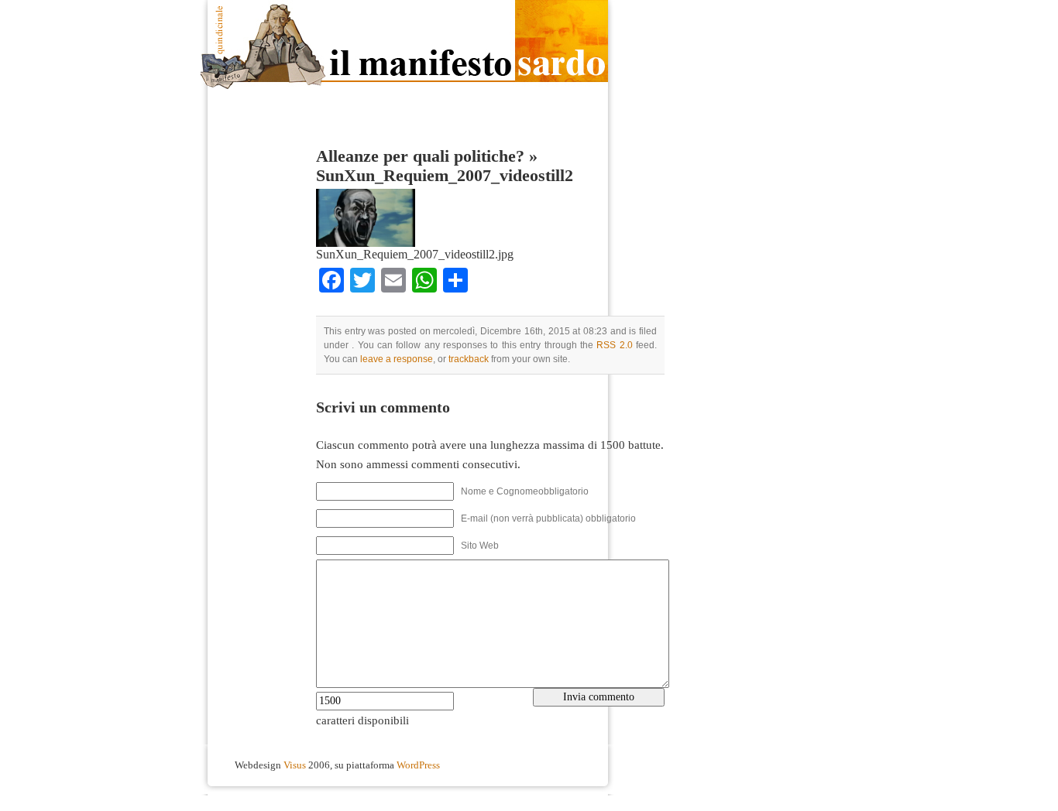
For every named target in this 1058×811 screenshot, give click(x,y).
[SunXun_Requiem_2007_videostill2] (365, 243)
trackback (468, 359)
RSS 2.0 (614, 345)
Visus (294, 765)
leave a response (396, 359)
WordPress (418, 765)
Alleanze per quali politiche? (420, 156)
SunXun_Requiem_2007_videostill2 (444, 175)
